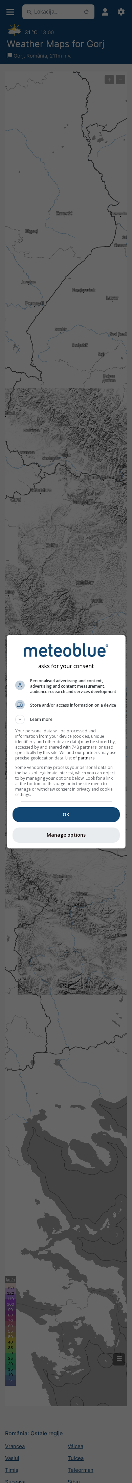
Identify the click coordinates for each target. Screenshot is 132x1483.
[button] (66, 719)
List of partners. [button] (80, 758)
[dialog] (66, 741)
